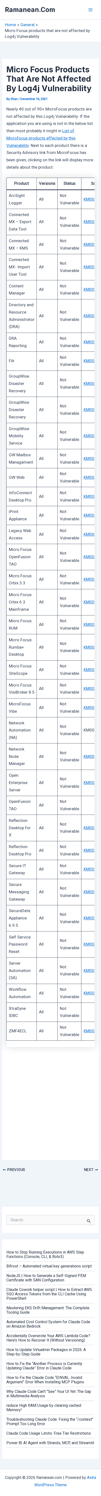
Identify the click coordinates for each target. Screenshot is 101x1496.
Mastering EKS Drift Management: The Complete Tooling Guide (47, 1310)
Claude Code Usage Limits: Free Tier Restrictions (48, 1433)
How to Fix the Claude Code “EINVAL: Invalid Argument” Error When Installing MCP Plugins (45, 1379)
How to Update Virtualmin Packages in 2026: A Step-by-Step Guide (46, 1351)
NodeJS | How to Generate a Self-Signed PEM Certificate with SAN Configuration (46, 1277)
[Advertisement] (50, 1101)
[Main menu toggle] (90, 9)
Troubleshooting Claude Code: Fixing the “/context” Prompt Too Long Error (49, 1421)
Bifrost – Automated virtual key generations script (49, 1266)
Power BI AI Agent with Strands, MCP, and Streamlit (50, 1443)
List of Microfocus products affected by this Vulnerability (41, 138)
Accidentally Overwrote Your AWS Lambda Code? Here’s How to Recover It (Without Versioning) (48, 1338)
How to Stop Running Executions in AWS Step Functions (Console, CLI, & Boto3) (45, 1254)
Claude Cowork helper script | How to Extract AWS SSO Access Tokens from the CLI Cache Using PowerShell (49, 1294)
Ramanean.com (30, 9)
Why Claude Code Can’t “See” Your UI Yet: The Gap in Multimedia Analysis (48, 1393)
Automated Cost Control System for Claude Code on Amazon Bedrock (48, 1324)
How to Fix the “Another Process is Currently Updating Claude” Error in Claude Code (44, 1365)
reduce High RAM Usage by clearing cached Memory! (43, 1407)
